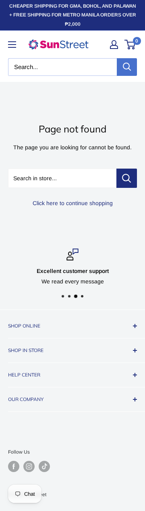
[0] (130, 44)
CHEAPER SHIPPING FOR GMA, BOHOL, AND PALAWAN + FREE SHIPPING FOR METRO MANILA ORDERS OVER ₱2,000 (72, 15)
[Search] (127, 67)
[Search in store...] (126, 178)
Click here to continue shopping (73, 203)
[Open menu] (12, 44)
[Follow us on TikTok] (44, 466)
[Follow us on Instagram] (29, 466)
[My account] (114, 44)
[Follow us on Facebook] (13, 466)
